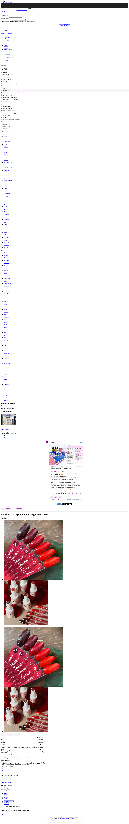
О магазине (6, 804)
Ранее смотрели (6, 782)
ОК (53, 820)
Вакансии (6, 802)
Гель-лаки (9, 508)
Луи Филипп (19, 508)
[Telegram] (4, 791)
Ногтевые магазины (9, 800)
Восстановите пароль (21, 10)
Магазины (6, 46)
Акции (6, 51)
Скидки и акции (8, 49)
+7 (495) (5, 30)
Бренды (5, 45)
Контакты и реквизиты (9, 801)
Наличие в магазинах (65, 772)
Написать (10, 33)
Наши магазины (6, 35)
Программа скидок (9, 57)
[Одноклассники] (3, 791)
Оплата (5, 798)
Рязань (7, 40)
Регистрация (4, 11)
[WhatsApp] (6, 791)
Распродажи (8, 54)
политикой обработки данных (67, 818)
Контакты (6, 62)
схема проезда (4, 429)
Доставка (6, 48)
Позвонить (3, 33)
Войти (5, 793)
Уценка (6, 60)
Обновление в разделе (6, 2)
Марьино (8, 38)
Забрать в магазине (5, 770)
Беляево (8, 37)
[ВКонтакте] (1, 791)
